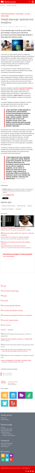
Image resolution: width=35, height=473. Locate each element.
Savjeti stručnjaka (11, 5)
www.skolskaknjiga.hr (9, 256)
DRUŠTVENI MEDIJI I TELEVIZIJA (8, 206)
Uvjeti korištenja (5, 419)
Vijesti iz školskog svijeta (7, 443)
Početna (2, 5)
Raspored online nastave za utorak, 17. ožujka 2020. (16, 339)
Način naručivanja (7, 434)
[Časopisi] (29, 395)
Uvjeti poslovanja (5, 432)
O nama (3, 427)
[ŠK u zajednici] (13, 403)
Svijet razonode (5, 446)
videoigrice (18, 209)
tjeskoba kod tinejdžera (8, 209)
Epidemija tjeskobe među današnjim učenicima (13, 246)
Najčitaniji (10, 329)
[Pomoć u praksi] (4, 395)
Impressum (3, 418)
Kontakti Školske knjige (6, 429)
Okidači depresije (21, 206)
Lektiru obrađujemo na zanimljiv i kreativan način (16, 360)
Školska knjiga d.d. (26, 468)
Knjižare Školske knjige (6, 430)
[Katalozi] (21, 395)
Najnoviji (3, 329)
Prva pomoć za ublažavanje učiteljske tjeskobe (13, 228)
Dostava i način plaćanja (9, 435)
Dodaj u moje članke (22, 26)
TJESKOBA (30, 206)
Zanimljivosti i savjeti (6, 445)
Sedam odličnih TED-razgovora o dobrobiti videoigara (15, 237)
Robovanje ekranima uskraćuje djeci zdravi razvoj (16, 349)
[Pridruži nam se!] (4, 403)
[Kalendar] (13, 395)
